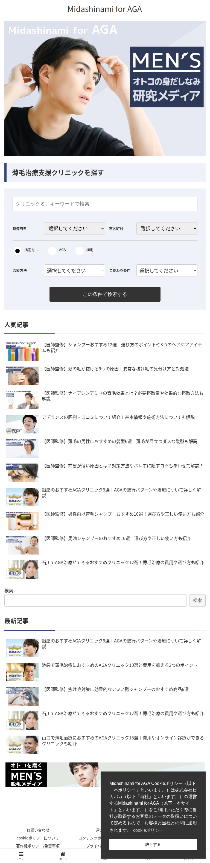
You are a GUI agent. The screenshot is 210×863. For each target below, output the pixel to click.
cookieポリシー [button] (148, 830)
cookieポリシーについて (38, 838)
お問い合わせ (38, 830)
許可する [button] (153, 844)
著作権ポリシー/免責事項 (38, 845)
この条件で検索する (105, 294)
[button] (194, 616)
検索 (8, 590)
